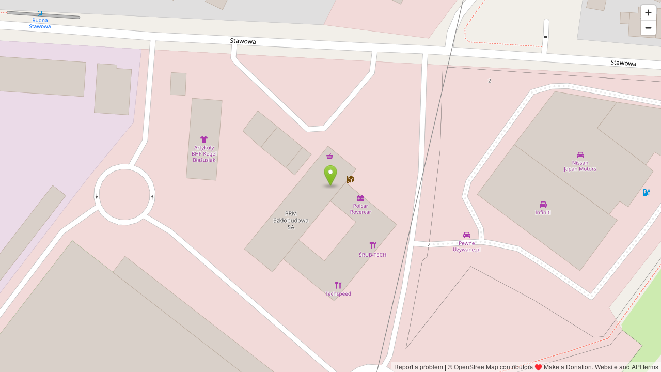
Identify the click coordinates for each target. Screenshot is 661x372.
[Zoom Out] (648, 27)
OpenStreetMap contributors (493, 366)
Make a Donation (568, 366)
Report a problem (418, 366)
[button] (330, 175)
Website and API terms (626, 366)
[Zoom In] (648, 12)
